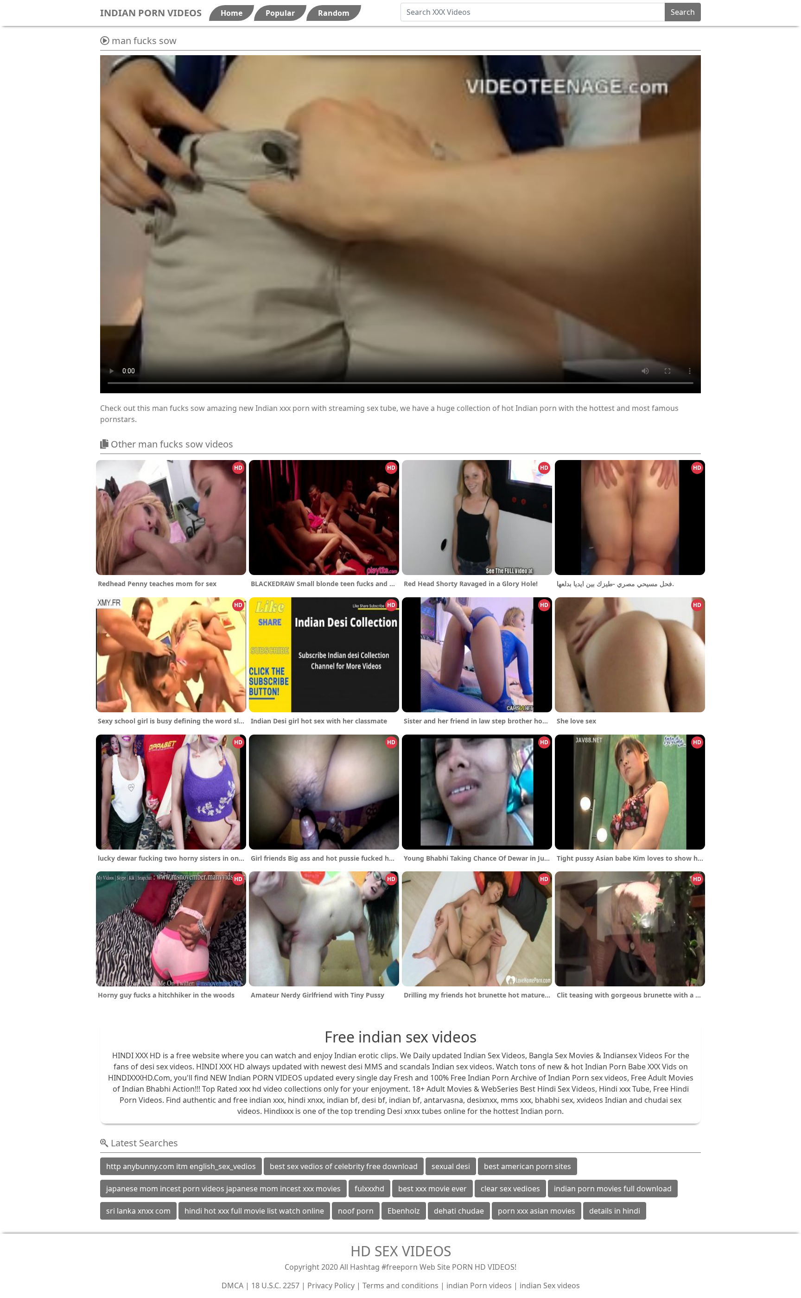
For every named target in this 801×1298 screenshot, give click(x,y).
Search (683, 12)
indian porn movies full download (613, 1188)
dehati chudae (459, 1211)
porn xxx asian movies (536, 1211)
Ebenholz (404, 1211)
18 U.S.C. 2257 (275, 1285)
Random (334, 13)
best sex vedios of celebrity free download (344, 1166)
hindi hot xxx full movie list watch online (254, 1211)
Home (231, 13)
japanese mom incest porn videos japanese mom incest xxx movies (223, 1188)
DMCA (232, 1285)
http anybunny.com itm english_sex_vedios (181, 1166)
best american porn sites (527, 1166)
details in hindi (614, 1211)
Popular (280, 13)
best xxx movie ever (432, 1188)
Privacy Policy (331, 1285)
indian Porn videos (479, 1285)
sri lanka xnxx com (138, 1211)
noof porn (356, 1211)
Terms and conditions (400, 1285)
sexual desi (451, 1166)
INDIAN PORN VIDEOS (151, 12)
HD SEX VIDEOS (400, 1250)
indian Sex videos (550, 1285)
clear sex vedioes (510, 1188)
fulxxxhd (369, 1188)
